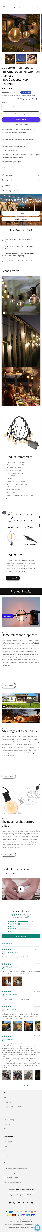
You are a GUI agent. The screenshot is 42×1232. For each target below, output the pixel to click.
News (6, 1151)
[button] (4, 7)
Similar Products (21, 219)
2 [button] (18, 1086)
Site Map (7, 1129)
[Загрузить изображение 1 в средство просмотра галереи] (10, 59)
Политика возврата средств (24, 1221)
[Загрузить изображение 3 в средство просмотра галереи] (32, 59)
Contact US (13, 578)
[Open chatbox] (37, 1228)
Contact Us (21, 213)
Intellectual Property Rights (13, 1107)
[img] (6, 949)
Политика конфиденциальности (14, 1224)
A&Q (5, 1155)
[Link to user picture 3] (28, 1026)
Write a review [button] (21, 936)
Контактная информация (28, 1227)
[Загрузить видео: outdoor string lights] (21, 889)
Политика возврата (11, 1173)
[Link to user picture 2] (17, 981)
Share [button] (6, 168)
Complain (7, 1124)
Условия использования (12, 1182)
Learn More (9, 685)
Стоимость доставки (7, 95)
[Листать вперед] (40, 59)
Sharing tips (8, 1142)
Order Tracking (9, 1120)
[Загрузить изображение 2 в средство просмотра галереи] (21, 59)
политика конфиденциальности (15, 1168)
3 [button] (21, 1086)
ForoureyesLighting (18, 1219)
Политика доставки (11, 1177)
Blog (5, 1146)
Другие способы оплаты (21, 124)
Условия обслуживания (32, 1224)
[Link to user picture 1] (6, 981)
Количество (5, 102)
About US (7, 1098)
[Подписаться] (31, 1195)
